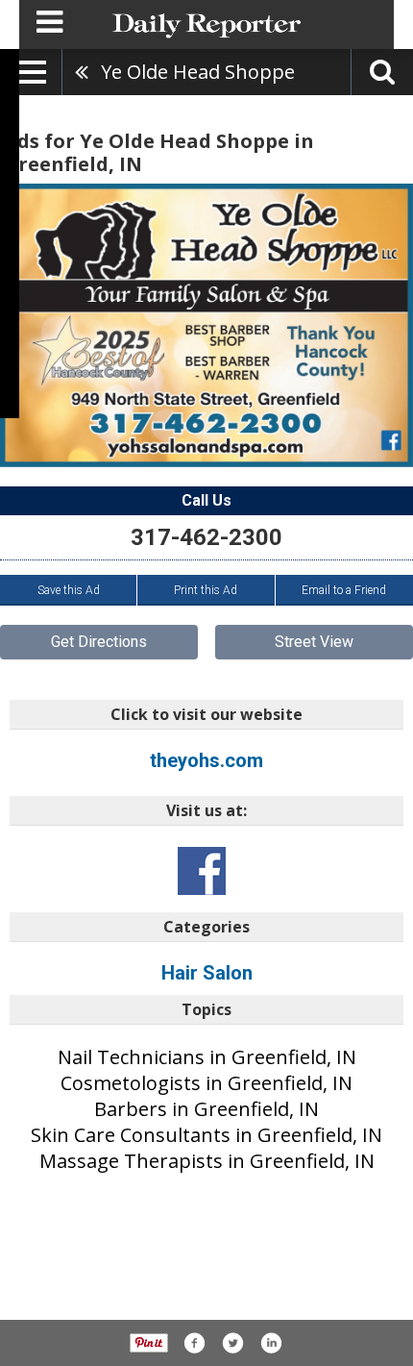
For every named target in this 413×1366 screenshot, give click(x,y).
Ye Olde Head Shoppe (198, 72)
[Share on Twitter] (232, 1342)
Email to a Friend (344, 590)
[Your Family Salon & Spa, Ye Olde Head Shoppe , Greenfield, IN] (206, 325)
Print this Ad (205, 590)
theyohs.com (206, 760)
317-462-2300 (206, 537)
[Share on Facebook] (194, 1342)
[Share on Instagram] (270, 1342)
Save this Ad (68, 590)
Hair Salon (207, 972)
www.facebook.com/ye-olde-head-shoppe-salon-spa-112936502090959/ (202, 871)
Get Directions (99, 642)
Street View (314, 642)
